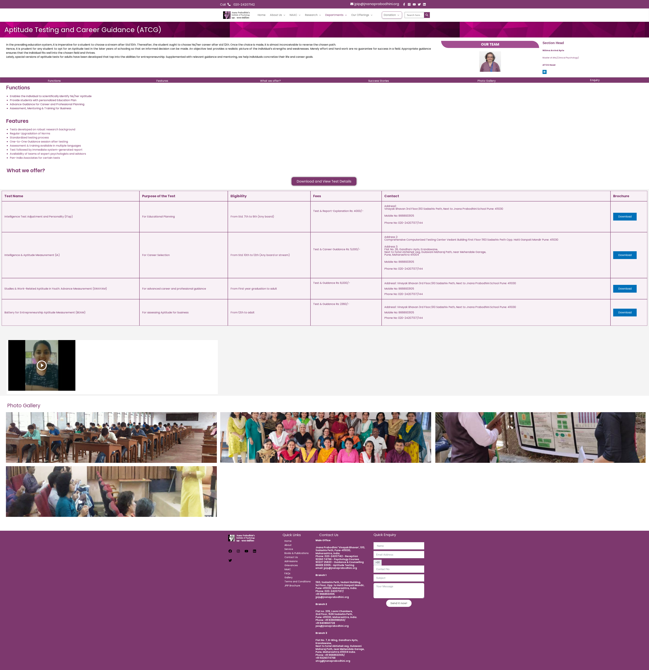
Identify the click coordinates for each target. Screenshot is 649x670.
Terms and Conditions (297, 581)
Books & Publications (296, 553)
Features (162, 81)
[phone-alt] (231, 4)
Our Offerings (360, 15)
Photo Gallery (486, 81)
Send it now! (398, 603)
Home (262, 15)
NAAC (293, 15)
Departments (334, 15)
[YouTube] (414, 4)
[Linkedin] (424, 4)
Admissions (291, 561)
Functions (54, 81)
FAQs (287, 573)
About (288, 545)
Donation (390, 15)
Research (311, 15)
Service (288, 549)
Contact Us (291, 557)
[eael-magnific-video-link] (41, 365)
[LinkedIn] (255, 552)
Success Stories (378, 81)
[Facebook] (404, 4)
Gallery (288, 577)
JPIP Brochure (292, 585)
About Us (276, 15)
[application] (283, 15)
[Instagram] (409, 4)
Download (625, 216)
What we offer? (270, 81)
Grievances (291, 565)
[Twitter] (419, 4)
